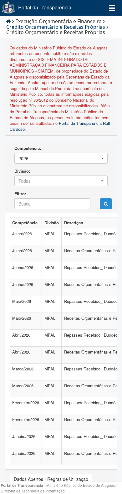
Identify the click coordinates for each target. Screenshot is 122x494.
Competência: (27, 148)
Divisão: (22, 171)
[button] (61, 158)
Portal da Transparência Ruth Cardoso (60, 126)
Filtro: (20, 193)
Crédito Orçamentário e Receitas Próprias (55, 26)
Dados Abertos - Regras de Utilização (51, 479)
